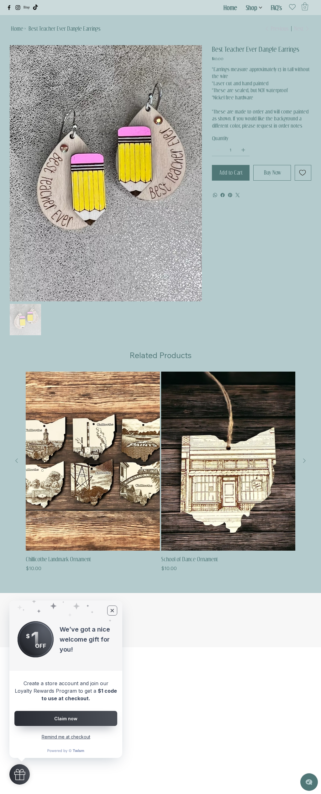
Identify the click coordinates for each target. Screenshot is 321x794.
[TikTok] (35, 7)
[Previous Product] (16, 460)
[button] (305, 6)
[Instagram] (18, 7)
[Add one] (243, 150)
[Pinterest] (230, 195)
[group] (160, 471)
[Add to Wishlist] (303, 173)
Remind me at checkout (66, 736)
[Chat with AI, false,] (309, 782)
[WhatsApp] (215, 195)
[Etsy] (27, 7)
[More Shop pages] (260, 7)
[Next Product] (304, 460)
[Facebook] (9, 7)
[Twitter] (237, 195)
